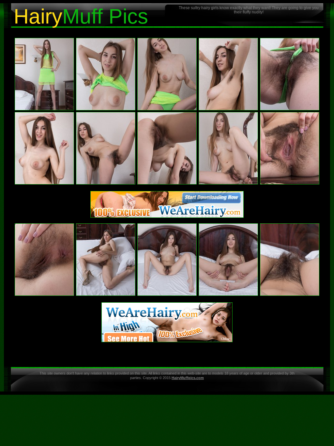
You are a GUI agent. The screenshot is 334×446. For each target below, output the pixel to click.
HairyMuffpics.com (188, 378)
